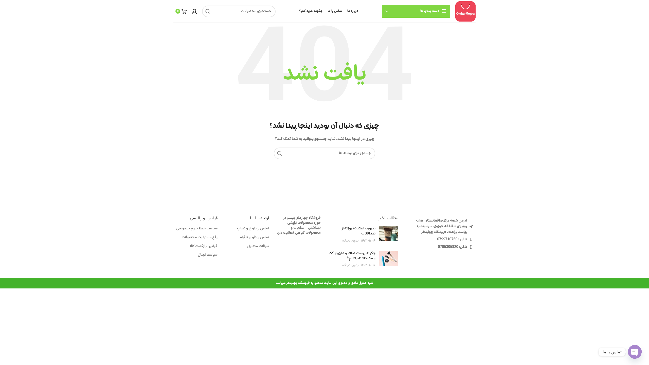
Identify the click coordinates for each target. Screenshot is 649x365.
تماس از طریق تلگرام (254, 237)
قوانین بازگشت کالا (204, 246)
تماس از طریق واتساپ (253, 228)
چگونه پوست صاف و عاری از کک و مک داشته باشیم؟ (352, 256)
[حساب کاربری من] (194, 11)
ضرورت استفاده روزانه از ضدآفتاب (358, 231)
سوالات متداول (258, 246)
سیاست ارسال (208, 255)
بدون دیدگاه (350, 240)
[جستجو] (208, 11)
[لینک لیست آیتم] (440, 239)
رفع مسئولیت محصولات (200, 237)
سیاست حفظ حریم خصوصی (197, 228)
